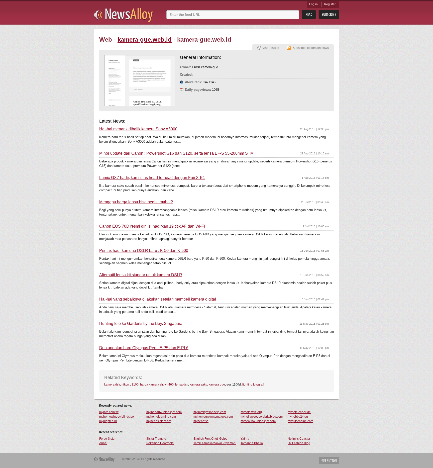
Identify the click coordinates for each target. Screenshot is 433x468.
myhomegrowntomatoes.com (213, 416)
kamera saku (198, 384)
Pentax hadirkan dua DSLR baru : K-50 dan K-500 (143, 251)
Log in (313, 4)
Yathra (245, 438)
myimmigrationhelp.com (209, 412)
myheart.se (200, 421)
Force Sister (107, 438)
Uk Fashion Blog (299, 443)
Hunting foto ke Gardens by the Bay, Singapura (140, 324)
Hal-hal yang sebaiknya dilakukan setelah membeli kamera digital (157, 299)
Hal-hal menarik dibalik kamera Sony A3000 (138, 129)
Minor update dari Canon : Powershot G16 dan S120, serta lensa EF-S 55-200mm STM (176, 153)
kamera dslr (112, 384)
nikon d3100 (130, 384)
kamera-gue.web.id (145, 39)
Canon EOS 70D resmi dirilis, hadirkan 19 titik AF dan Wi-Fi (152, 226)
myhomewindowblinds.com (117, 416)
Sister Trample (156, 438)
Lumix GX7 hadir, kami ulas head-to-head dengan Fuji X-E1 (152, 178)
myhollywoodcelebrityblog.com (262, 416)
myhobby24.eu (298, 416)
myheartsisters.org (158, 421)
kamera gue (217, 384)
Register (330, 4)
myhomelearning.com (161, 416)
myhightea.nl (108, 421)
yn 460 (169, 384)
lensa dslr (181, 384)
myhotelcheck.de (299, 412)
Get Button (329, 460)
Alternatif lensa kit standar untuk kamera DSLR (140, 275)
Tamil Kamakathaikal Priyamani (214, 443)
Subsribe (328, 14)
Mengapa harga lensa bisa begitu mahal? (136, 202)
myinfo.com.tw (109, 412)
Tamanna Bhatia (252, 443)
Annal (103, 443)
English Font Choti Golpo (210, 438)
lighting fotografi (253, 384)
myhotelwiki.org (251, 412)
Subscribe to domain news (311, 48)
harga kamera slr (151, 384)
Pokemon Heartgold (160, 443)
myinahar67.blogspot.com (164, 412)
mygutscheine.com (300, 421)
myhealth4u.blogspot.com (258, 421)
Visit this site (270, 48)
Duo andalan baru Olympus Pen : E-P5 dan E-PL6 (143, 348)
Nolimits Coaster (299, 438)
